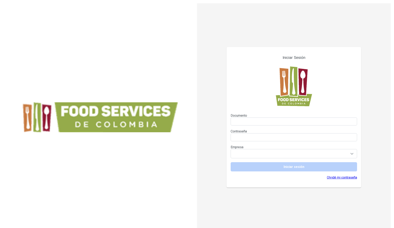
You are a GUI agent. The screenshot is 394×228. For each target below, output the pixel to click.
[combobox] (289, 153)
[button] (352, 153)
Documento (239, 115)
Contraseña (239, 131)
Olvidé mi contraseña (342, 177)
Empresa (237, 147)
